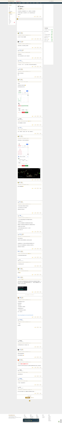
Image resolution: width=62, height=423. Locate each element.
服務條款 (49, 419)
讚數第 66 (22, 201)
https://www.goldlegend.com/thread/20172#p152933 (25, 315)
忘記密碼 (43, 417)
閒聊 (9, 8)
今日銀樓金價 (31, 417)
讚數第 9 (21, 359)
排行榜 (12, 22)
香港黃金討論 (10, 11)
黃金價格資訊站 (11, 1)
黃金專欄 (37, 417)
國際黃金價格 (31, 416)
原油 (9, 15)
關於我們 (49, 417)
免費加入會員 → (32, 397)
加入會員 (43, 416)
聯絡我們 (49, 418)
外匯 (9, 18)
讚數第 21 (22, 297)
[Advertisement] (29, 26)
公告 (9, 23)
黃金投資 (10, 12)
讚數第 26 (22, 349)
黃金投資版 (19, 5)
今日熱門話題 (46, 28)
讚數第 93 (22, 41)
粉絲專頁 (49, 416)
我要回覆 (28, 397)
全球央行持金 (37, 418)
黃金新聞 (37, 416)
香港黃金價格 (25, 417)
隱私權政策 (49, 420)
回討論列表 (10, 5)
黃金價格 (25, 416)
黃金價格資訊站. (12, 415)
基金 (9, 19)
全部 (9, 7)
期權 (9, 16)
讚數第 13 (22, 251)
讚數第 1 (21, 79)
